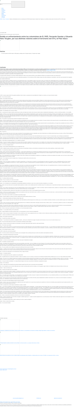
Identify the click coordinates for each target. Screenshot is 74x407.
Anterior (3, 369)
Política (3, 9)
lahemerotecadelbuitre (58, 398)
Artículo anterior (2, 368)
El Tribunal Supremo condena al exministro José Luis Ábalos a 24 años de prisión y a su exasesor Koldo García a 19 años (19, 342)
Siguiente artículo (13, 368)
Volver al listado (8, 368)
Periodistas (3, 10)
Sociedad (3, 17)
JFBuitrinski (39, 398)
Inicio (2, 8)
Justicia (3, 11)
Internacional (4, 15)
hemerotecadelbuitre (18, 398)
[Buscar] (18, 4)
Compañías (3, 12)
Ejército (3, 14)
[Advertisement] (25, 26)
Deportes (3, 16)
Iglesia (3, 13)
